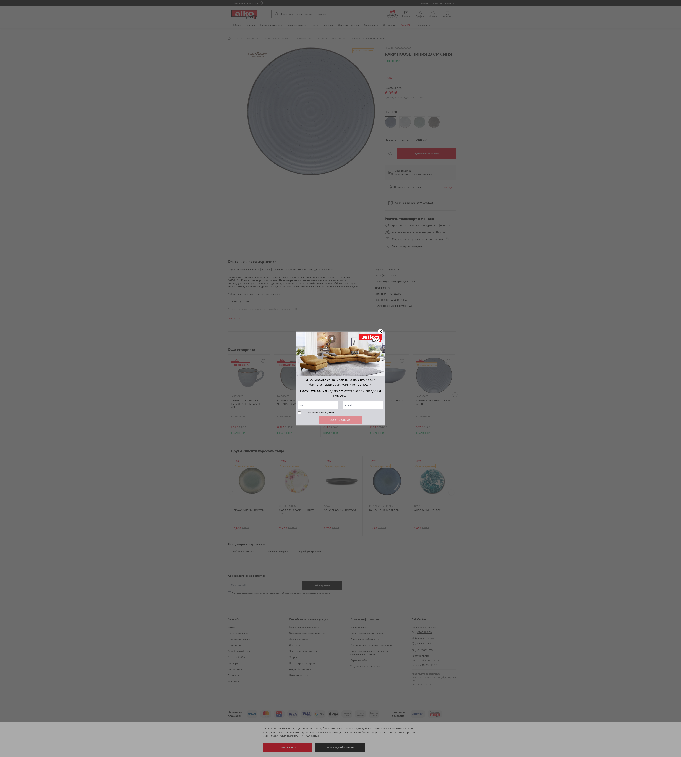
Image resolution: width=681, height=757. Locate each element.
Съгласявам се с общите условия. (319, 412)
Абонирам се (340, 420)
